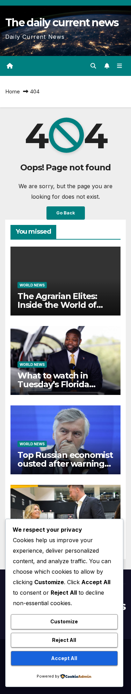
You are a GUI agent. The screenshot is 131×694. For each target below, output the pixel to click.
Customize (64, 621)
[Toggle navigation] (120, 66)
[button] (93, 65)
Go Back (65, 212)
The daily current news (62, 22)
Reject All (64, 640)
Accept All (64, 658)
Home (12, 91)
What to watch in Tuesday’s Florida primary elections (53, 384)
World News (32, 285)
